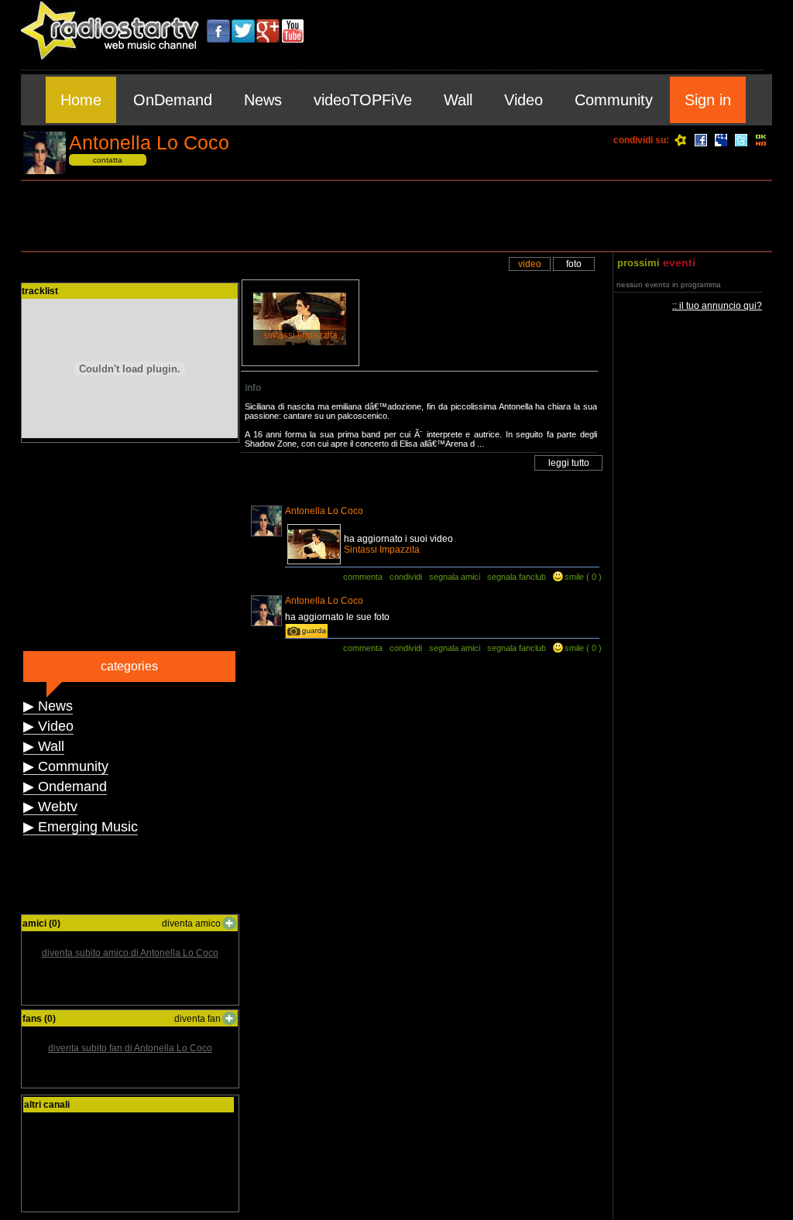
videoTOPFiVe (363, 99)
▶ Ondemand (65, 786)
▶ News (48, 706)
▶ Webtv (50, 806)
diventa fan (197, 1018)
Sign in (708, 99)
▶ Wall (43, 746)
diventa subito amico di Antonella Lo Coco (130, 953)
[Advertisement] (396, 216)
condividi (406, 576)
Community (614, 99)
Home (80, 99)
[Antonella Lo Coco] (44, 171)
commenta (363, 576)
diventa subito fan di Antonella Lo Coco (130, 1048)
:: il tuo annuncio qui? (717, 305)
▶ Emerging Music (80, 826)
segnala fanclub (516, 576)
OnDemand (172, 99)
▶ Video (48, 726)
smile (574, 576)
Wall (458, 99)
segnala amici (454, 576)
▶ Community (65, 766)
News (263, 99)
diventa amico (191, 923)
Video (523, 99)
